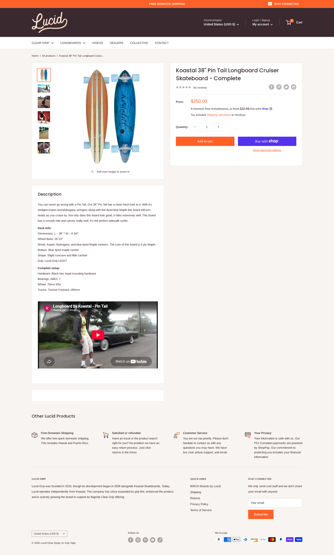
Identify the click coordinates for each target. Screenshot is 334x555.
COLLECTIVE (139, 42)
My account (261, 24)
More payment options (267, 150)
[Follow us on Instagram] (138, 540)
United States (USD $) (46, 533)
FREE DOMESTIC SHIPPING (167, 3)
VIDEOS (97, 42)
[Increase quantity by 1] (219, 127)
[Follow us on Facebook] (130, 540)
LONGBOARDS (70, 42)
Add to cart (205, 141)
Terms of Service (201, 510)
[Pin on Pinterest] (279, 87)
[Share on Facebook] (271, 87)
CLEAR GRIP (40, 42)
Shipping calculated (219, 114)
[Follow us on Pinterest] (145, 540)
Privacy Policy (199, 504)
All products (48, 55)
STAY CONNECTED (286, 3)
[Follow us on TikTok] (160, 540)
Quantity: (182, 126)
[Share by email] (293, 87)
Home (35, 55)
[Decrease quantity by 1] (195, 127)
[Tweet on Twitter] (286, 87)
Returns (195, 498)
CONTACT (162, 42)
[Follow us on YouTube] (152, 540)
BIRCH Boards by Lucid (205, 486)
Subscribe (261, 514)
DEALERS (116, 42)
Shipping (195, 492)
